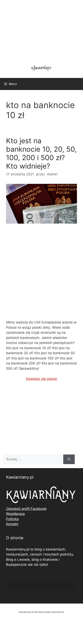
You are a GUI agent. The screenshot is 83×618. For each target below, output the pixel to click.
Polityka (12, 519)
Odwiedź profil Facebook (26, 509)
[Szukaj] (69, 459)
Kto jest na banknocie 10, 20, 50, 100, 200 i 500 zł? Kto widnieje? (41, 153)
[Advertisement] (41, 275)
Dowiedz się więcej (41, 379)
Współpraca (15, 514)
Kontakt (12, 524)
